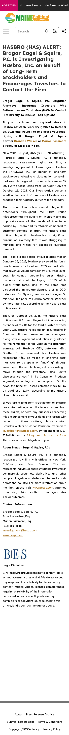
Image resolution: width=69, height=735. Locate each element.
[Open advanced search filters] (55, 31)
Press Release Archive (40, 714)
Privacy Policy (52, 729)
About (19, 714)
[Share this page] (64, 31)
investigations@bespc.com (20, 430)
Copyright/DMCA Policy (24, 729)
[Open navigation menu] (6, 31)
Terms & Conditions (50, 721)
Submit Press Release (20, 721)
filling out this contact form (46, 435)
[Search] (47, 31)
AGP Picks (9, 5)
